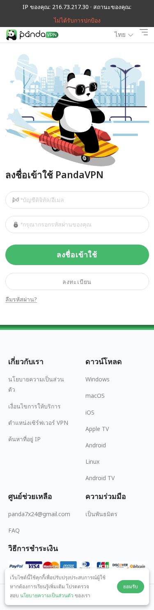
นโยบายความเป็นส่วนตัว (36, 384)
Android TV (100, 478)
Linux (92, 461)
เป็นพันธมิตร (101, 514)
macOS (95, 395)
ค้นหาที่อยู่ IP (24, 439)
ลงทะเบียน (77, 282)
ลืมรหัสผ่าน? (21, 299)
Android (95, 445)
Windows (97, 379)
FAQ (14, 530)
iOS (89, 412)
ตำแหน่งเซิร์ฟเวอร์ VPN (38, 422)
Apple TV (97, 429)
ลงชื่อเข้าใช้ (77, 255)
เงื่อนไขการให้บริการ (34, 406)
